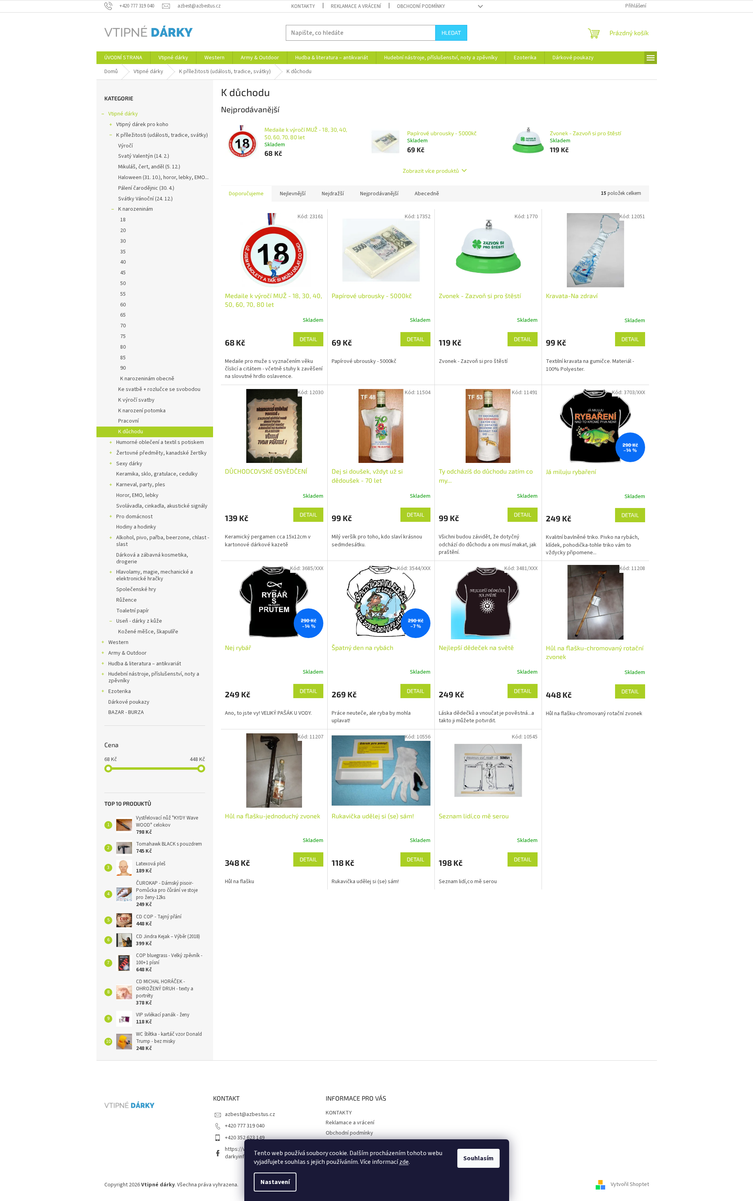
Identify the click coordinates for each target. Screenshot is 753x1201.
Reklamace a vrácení (356, 6)
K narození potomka (142, 411)
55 (123, 294)
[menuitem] (123, 57)
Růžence (126, 600)
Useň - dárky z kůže (139, 621)
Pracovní (128, 421)
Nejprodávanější (379, 194)
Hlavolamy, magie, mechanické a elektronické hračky (154, 575)
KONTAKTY (303, 6)
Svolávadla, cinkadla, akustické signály (162, 506)
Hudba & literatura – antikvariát (144, 664)
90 (123, 368)
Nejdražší (333, 194)
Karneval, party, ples (140, 485)
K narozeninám (135, 209)
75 (123, 336)
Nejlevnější (293, 194)
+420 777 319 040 (244, 1126)
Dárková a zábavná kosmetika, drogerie (152, 558)
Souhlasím (478, 1158)
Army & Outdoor (127, 653)
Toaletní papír (132, 611)
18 (123, 220)
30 (123, 241)
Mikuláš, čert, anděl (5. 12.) (149, 167)
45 (123, 273)
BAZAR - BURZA (126, 712)
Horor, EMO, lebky (137, 495)
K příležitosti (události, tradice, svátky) (162, 135)
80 (123, 347)
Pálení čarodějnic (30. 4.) (146, 188)
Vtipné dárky (123, 114)
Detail (308, 339)
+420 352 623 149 (244, 1138)
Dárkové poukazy (128, 702)
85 (123, 358)
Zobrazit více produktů (431, 170)
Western (118, 642)
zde (404, 1162)
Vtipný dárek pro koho (142, 124)
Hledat (451, 32)
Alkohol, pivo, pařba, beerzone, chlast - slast (162, 541)
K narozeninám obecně (147, 379)
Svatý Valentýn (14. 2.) (143, 156)
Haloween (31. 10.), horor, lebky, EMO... (163, 177)
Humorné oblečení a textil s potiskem (160, 442)
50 (123, 283)
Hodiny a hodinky (136, 527)
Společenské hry (136, 589)
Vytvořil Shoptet (630, 1185)
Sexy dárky (129, 464)
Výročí (125, 146)
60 (123, 305)
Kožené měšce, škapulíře (148, 632)
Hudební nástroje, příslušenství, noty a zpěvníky (153, 677)
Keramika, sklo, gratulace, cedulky (157, 474)
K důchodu (130, 432)
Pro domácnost (134, 517)
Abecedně (427, 194)
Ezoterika (119, 691)
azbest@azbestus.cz (250, 1114)
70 (123, 326)
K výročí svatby (136, 400)
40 (123, 262)
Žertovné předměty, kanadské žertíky (161, 453)
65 (123, 315)
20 (123, 230)
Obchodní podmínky (421, 6)
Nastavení (275, 1182)
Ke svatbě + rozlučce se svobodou (159, 389)
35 (123, 252)
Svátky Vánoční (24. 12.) (145, 199)
